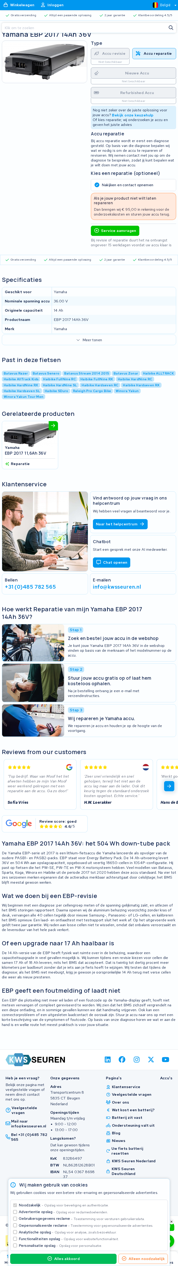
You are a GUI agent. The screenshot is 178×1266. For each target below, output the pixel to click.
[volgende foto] (82, 62)
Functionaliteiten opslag (69, 1238)
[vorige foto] (7, 62)
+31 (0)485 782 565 (30, 586)
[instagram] (136, 1060)
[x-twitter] (151, 1060)
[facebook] (122, 1060)
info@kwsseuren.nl (117, 586)
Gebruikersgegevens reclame (82, 1218)
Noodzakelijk (64, 1205)
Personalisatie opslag (60, 1245)
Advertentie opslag (63, 1211)
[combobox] (162, 5)
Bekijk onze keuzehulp (132, 115)
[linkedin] (107, 1060)
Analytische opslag (68, 1232)
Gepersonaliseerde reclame (86, 1225)
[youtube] (165, 1060)
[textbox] (162, 5)
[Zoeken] (171, 28)
